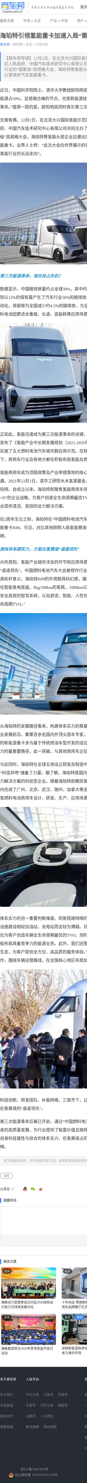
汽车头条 (46, 1405)
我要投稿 (6, 1427)
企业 (37, 21)
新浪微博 (32, 1427)
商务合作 (6, 1416)
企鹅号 (31, 1416)
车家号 (31, 1405)
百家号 (63, 1394)
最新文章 (7, 21)
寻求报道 (6, 1405)
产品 (53, 21)
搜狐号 (63, 1405)
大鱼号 (48, 1394)
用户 (80, 21)
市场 (26, 21)
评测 (64, 21)
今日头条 (32, 1394)
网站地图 (50, 1427)
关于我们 (6, 1394)
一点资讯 (46, 1416)
